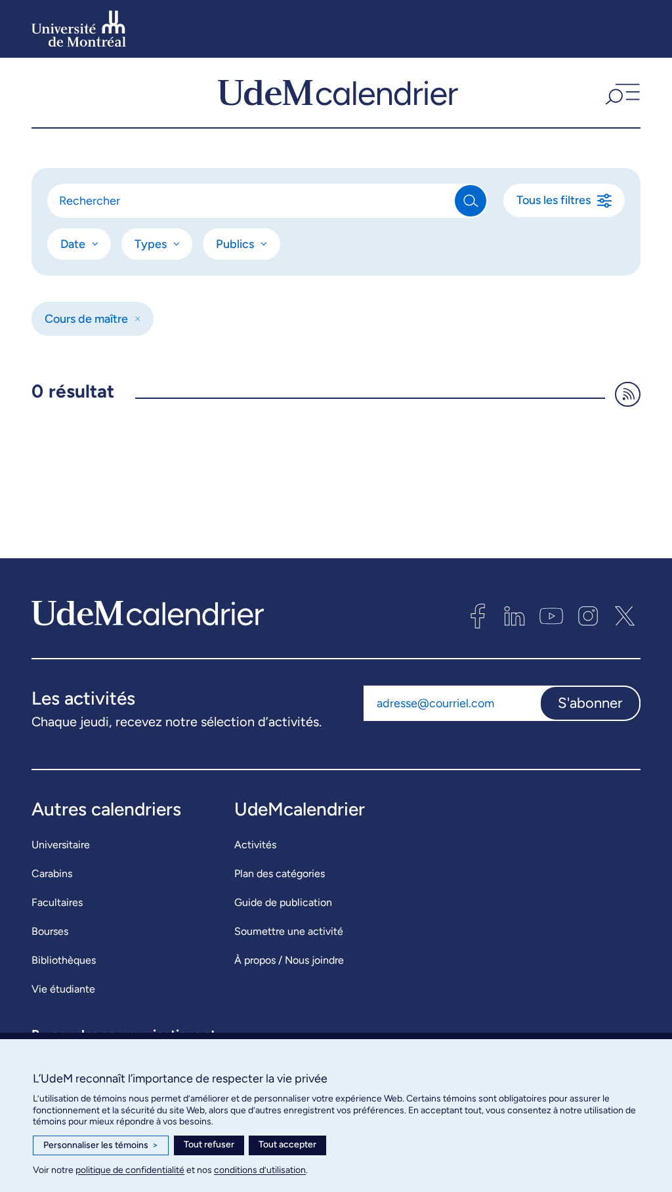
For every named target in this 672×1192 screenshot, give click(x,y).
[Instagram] (588, 616)
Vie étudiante (63, 989)
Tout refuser (209, 1144)
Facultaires (57, 902)
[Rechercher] (470, 200)
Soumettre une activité (288, 931)
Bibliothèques (64, 960)
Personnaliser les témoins (100, 1145)
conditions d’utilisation (260, 1170)
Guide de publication (283, 902)
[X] (624, 616)
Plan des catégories (279, 873)
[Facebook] (478, 616)
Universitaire (61, 844)
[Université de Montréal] (79, 28)
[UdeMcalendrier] (338, 92)
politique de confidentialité (129, 1170)
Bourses (50, 931)
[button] (621, 92)
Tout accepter (287, 1144)
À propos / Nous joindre (289, 960)
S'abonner (590, 703)
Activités (255, 844)
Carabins (52, 873)
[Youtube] (551, 616)
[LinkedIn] (514, 616)
